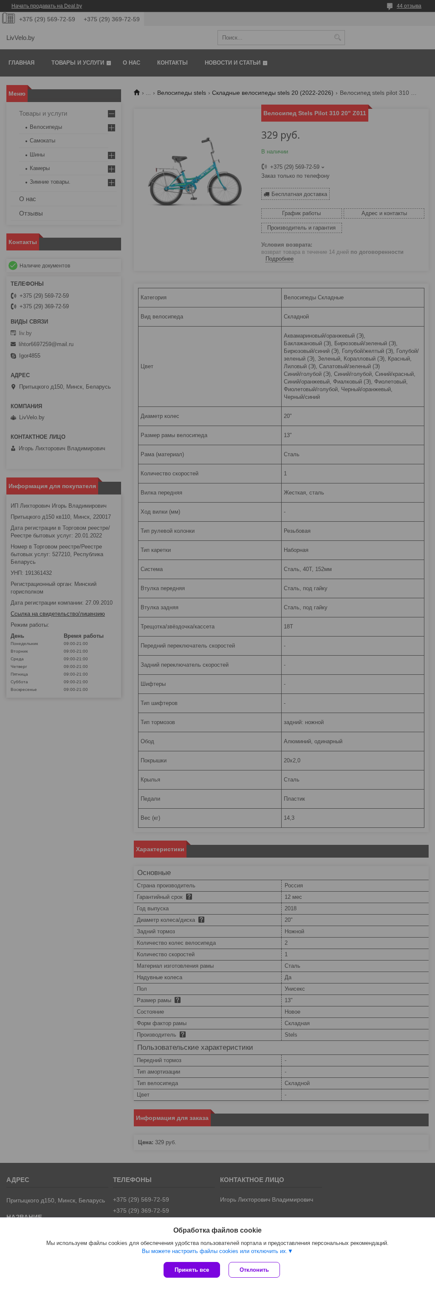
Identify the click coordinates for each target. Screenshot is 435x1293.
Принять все (192, 1270)
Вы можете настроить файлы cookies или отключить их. (215, 1251)
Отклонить (254, 1270)
